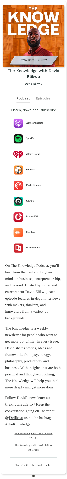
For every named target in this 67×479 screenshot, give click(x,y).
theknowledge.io (19, 404)
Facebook (37, 464)
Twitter (26, 464)
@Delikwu (14, 417)
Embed (48, 464)
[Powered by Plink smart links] (33, 476)
